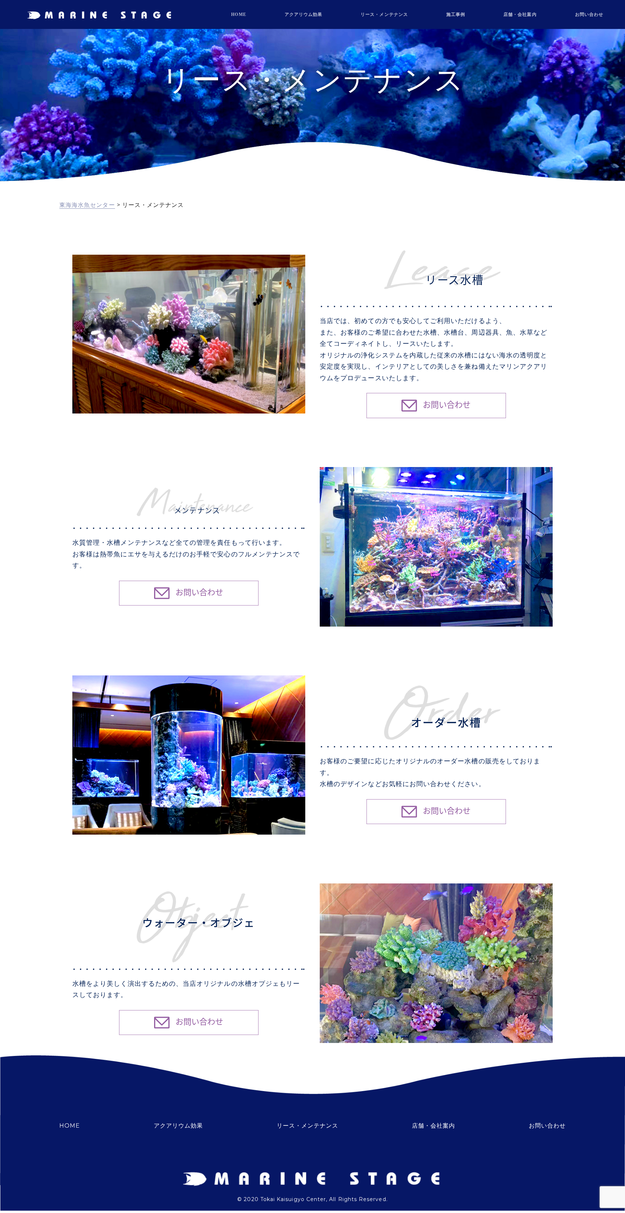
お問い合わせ (589, 14)
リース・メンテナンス (384, 14)
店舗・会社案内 (519, 14)
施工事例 (455, 14)
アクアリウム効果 (304, 14)
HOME (238, 14)
